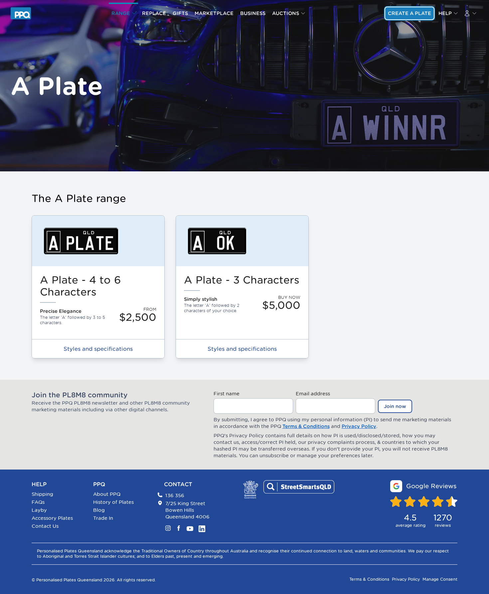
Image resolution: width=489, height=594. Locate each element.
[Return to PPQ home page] (21, 13)
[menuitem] (123, 13)
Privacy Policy (359, 426)
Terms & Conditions (306, 426)
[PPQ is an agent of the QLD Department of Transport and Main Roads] (250, 489)
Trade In (103, 518)
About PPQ (106, 494)
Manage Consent (439, 579)
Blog (99, 510)
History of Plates (113, 502)
